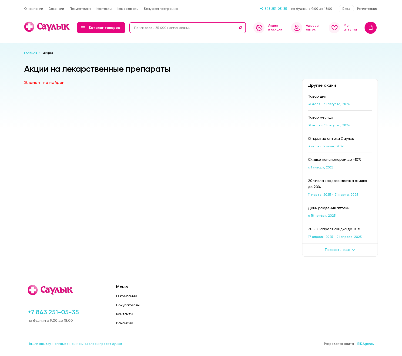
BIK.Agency (365, 344)
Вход (346, 8)
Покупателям (80, 8)
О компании (33, 8)
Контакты (104, 8)
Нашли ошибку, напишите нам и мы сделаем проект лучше (75, 344)
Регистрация (367, 8)
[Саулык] (47, 26)
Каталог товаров (104, 28)
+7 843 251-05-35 (273, 8)
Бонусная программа (161, 8)
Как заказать (127, 8)
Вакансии (56, 8)
